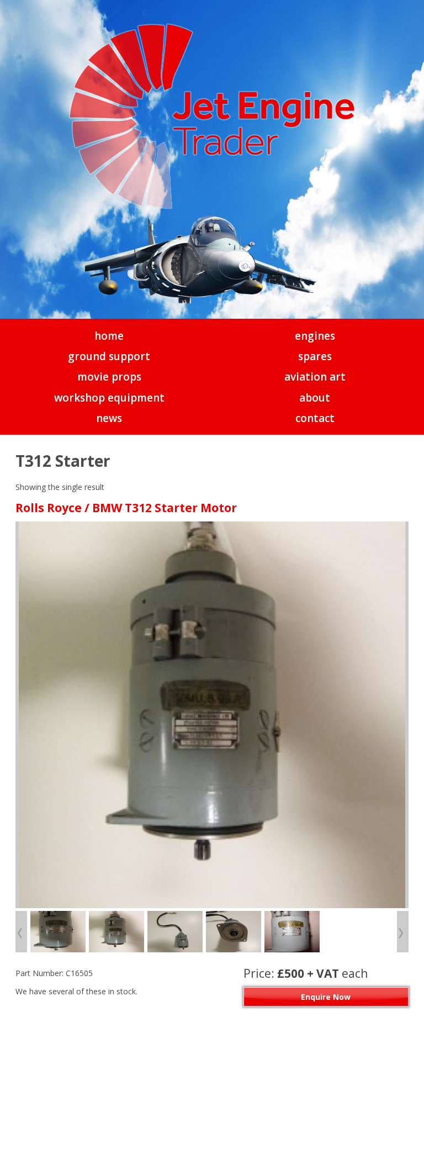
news (109, 418)
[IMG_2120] (292, 931)
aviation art (315, 377)
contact (315, 418)
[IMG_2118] (175, 931)
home (109, 336)
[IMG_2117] (212, 714)
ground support (109, 356)
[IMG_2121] (58, 931)
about (314, 398)
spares (315, 356)
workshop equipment (109, 398)
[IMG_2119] (233, 931)
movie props (109, 377)
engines (315, 336)
